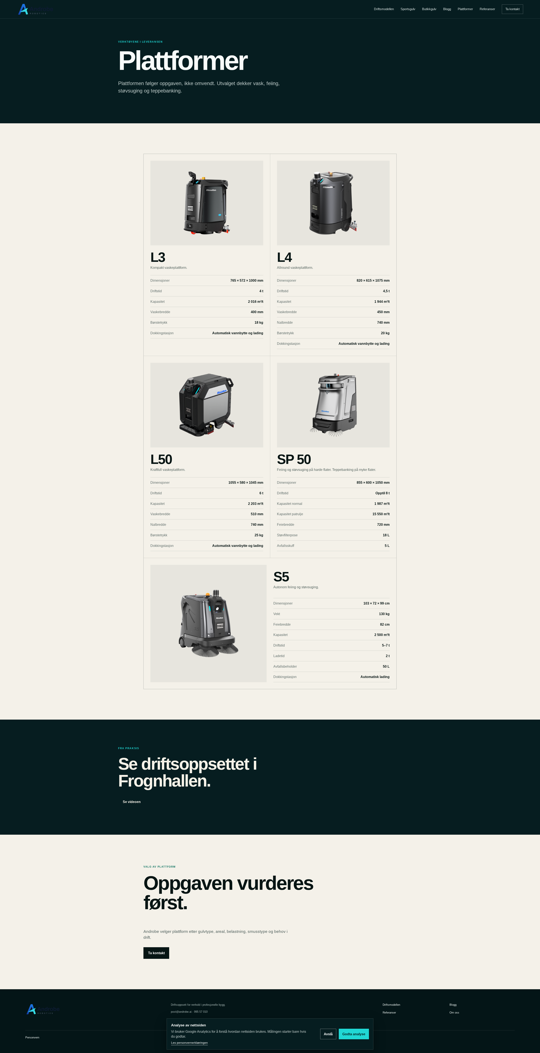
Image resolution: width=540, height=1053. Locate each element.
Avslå (328, 1034)
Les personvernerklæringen (189, 1042)
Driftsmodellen (384, 9)
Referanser (487, 9)
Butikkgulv (429, 9)
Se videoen (132, 802)
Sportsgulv (408, 9)
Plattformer (465, 9)
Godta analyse (353, 1034)
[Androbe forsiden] (36, 9)
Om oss (454, 1012)
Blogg (447, 9)
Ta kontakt (512, 9)
